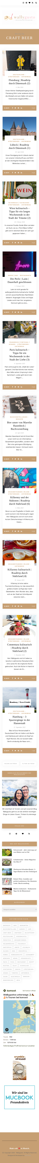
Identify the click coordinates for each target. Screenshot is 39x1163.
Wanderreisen (8, 980)
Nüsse (15, 958)
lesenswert (30, 954)
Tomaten (15, 973)
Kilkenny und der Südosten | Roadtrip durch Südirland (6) (19, 500)
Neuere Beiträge (10, 763)
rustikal (6, 965)
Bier (15, 925)
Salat (15, 965)
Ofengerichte (26, 958)
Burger (22, 929)
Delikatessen (29, 933)
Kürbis (5, 954)
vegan (5, 976)
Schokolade (24, 965)
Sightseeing (7, 969)
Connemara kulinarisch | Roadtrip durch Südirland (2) (19, 647)
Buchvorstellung (9, 929)
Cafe (29, 929)
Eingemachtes (21, 936)
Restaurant (21, 962)
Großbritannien (20, 940)
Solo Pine (28, 1155)
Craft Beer (7, 933)
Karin (6, 108)
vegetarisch (15, 976)
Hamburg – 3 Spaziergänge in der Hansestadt (19, 720)
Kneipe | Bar (13, 275)
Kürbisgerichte (16, 954)
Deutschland (18, 74)
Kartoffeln (7, 947)
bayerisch (6, 925)
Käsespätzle (23, 951)
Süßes (5, 973)
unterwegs (25, 973)
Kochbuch (26, 947)
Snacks (17, 969)
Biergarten (24, 925)
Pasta (5, 962)
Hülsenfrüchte (8, 943)
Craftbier (17, 933)
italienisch (22, 943)
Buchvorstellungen (18, 417)
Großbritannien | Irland (18, 492)
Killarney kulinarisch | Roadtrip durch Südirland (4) (19, 572)
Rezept (31, 962)
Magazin (19, 419)
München (6, 958)
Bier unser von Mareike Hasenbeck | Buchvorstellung (19, 425)
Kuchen (6, 951)
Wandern (26, 976)
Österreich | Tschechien (18, 203)
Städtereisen (13, 77)
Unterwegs (26, 77)
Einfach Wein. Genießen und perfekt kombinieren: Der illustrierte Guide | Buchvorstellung (25, 881)
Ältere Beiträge (28, 763)
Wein (18, 980)
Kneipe (17, 947)
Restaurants (25, 275)
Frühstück (7, 940)
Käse (13, 951)
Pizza (12, 962)
